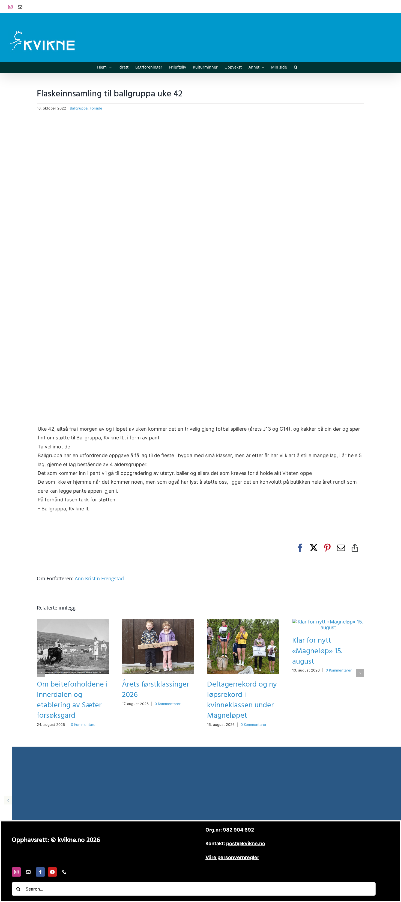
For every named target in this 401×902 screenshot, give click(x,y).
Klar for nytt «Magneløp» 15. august (317, 650)
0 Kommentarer (84, 724)
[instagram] (16, 872)
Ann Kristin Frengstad (99, 578)
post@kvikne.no (380, 6)
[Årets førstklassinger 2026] (158, 622)
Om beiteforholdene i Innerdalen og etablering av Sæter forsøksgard (72, 700)
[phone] (64, 872)
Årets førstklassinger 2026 (155, 689)
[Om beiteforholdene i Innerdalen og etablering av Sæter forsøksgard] (73, 622)
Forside (96, 108)
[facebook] (40, 872)
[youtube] (52, 872)
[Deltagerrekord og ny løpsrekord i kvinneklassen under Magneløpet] (243, 622)
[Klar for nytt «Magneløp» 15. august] (328, 622)
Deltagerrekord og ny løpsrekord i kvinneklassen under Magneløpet (242, 700)
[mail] (28, 872)
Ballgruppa (79, 108)
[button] (295, 67)
